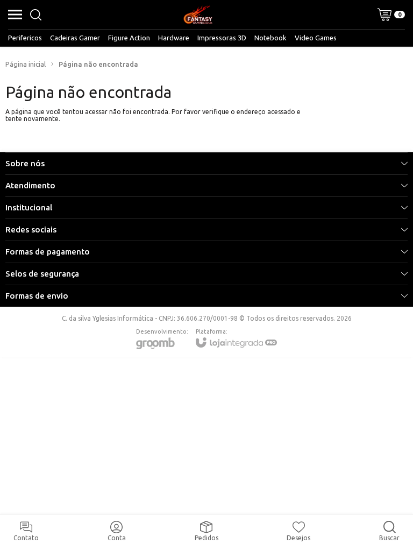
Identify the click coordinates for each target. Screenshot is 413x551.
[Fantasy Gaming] (197, 14)
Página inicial (25, 64)
